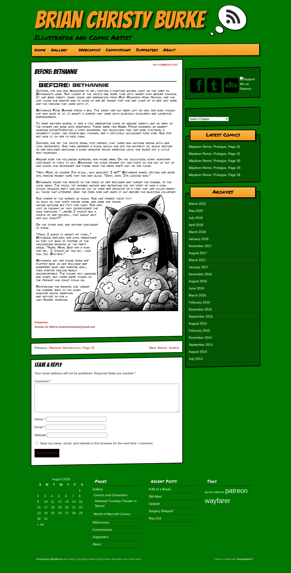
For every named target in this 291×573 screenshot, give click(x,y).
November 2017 (200, 246)
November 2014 (200, 337)
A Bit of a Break (160, 489)
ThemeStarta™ (244, 559)
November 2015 (200, 309)
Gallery (57, 51)
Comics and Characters (111, 495)
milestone (219, 492)
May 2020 (196, 211)
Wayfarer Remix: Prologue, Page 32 (214, 146)
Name (40, 419)
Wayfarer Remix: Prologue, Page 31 (214, 153)
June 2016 (196, 288)
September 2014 (201, 344)
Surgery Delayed (161, 511)
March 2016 (197, 295)
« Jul (40, 524)
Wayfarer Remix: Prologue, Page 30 (214, 161)
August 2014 (198, 351)
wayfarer (217, 500)
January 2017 (198, 267)
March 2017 (197, 260)
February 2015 (199, 330)
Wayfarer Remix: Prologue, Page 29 (214, 168)
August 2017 (198, 253)
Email (40, 427)
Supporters (147, 50)
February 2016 (199, 302)
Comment (43, 381)
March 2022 (197, 203)
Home (40, 50)
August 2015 (198, 323)
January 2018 (198, 239)
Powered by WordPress (49, 559)
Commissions (118, 50)
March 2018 (197, 232)
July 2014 (196, 358)
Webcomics (89, 50)
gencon (209, 492)
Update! (154, 503)
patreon (236, 490)
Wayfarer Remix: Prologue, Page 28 (214, 175)
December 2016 (200, 274)
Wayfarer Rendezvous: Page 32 (72, 348)
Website (40, 435)
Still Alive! (155, 496)
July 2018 (196, 218)
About (169, 50)
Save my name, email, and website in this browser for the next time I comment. (96, 443)
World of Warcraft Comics (112, 514)
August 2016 (198, 281)
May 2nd (155, 518)
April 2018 (196, 225)
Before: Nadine (168, 348)
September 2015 (201, 316)
